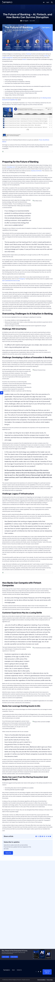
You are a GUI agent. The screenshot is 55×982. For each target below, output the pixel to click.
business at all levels (36, 170)
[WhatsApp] (42, 836)
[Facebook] (36, 836)
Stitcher (4, 141)
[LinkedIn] (40, 836)
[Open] (43, 2)
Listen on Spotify (14, 956)
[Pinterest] (44, 836)
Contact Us (19, 970)
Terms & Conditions (41, 979)
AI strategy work (11, 167)
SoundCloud (46, 140)
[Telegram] (46, 836)
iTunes (40, 140)
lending (46, 55)
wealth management (7, 57)
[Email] (50, 836)
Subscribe (8, 853)
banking (29, 54)
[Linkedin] (38, 972)
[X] (38, 836)
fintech (24, 59)
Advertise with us (47, 971)
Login (47, 2)
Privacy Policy (50, 979)
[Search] (52, 2)
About (13, 970)
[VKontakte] (48, 836)
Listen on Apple (5, 956)
